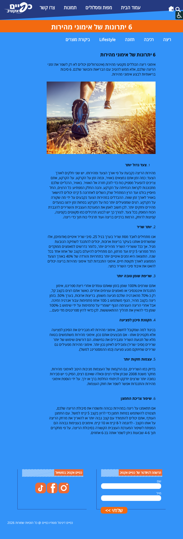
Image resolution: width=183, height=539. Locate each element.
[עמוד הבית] (171, 11)
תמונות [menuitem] (70, 7)
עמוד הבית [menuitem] (130, 7)
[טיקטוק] (40, 492)
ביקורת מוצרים (78, 39)
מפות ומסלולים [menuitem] (98, 7)
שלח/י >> (114, 510)
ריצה (167, 39)
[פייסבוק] (52, 492)
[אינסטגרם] (63, 492)
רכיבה (149, 39)
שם (159, 481)
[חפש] (178, 11)
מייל (158, 493)
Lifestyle (107, 39)
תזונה (130, 39)
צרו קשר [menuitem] (47, 7)
